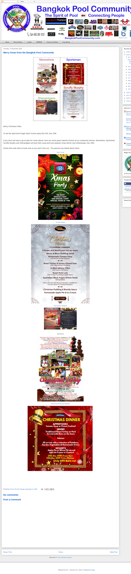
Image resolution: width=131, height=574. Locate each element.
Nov (129, 66)
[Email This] (45, 489)
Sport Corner (60, 152)
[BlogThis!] (47, 489)
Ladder (29, 42)
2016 (128, 98)
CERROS (39, 42)
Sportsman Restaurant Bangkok (60, 404)
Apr (129, 83)
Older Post (113, 552)
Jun (129, 78)
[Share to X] (49, 489)
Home (61, 552)
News (7, 42)
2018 (128, 92)
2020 (128, 52)
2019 (128, 55)
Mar (129, 86)
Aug (129, 72)
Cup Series (66, 42)
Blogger (93, 570)
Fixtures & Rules (52, 42)
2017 (128, 95)
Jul (129, 75)
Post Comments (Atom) (65, 557)
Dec (129, 57)
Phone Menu (18, 42)
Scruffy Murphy (60, 222)
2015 (128, 101)
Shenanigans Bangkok (60, 306)
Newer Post (7, 552)
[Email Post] (41, 489)
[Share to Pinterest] (53, 489)
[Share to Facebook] (51, 489)
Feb (129, 89)
